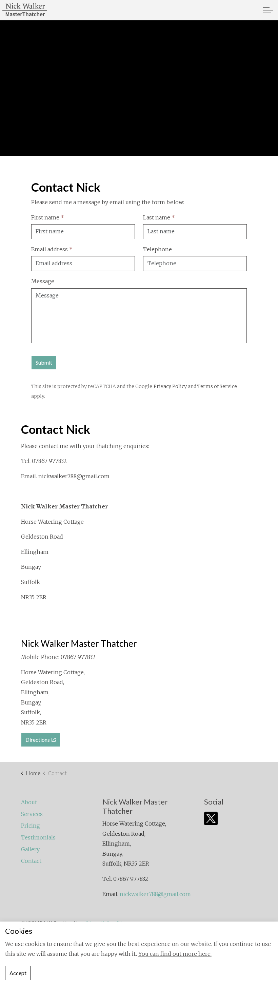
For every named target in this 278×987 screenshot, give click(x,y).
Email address (52, 249)
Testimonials (38, 837)
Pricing (30, 825)
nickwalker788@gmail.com (74, 476)
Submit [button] (44, 362)
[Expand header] (268, 10)
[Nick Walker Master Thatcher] (24, 10)
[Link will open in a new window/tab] (211, 818)
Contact (31, 860)
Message (42, 281)
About (29, 802)
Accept (17, 973)
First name (47, 217)
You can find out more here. (175, 953)
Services (32, 814)
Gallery (30, 849)
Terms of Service (217, 386)
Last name (159, 217)
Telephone (157, 249)
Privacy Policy (170, 386)
